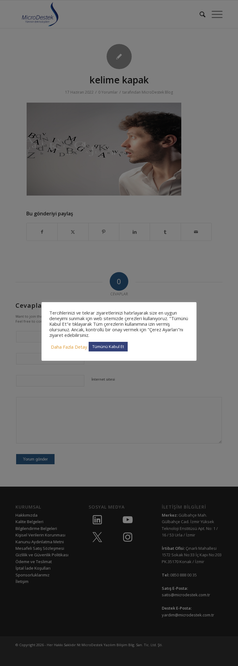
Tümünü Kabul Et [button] (108, 346)
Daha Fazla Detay (69, 347)
